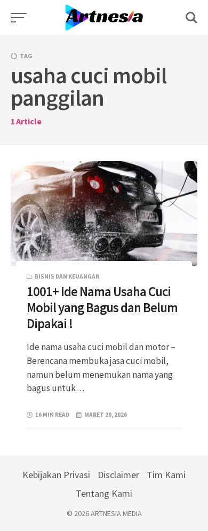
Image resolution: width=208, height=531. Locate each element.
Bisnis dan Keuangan (67, 276)
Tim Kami (166, 475)
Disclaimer (118, 475)
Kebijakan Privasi (56, 475)
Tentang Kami (104, 493)
